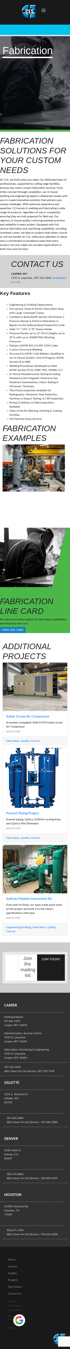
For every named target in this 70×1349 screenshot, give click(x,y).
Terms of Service (15, 1310)
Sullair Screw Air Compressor (27, 716)
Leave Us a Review (11, 1322)
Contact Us (14, 1293)
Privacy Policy (14, 1306)
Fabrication (13, 741)
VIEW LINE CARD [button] (12, 630)
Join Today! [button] (51, 959)
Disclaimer (12, 1301)
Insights (12, 1273)
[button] (7, 483)
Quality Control (30, 741)
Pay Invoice (14, 1286)
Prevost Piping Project (22, 813)
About (11, 1259)
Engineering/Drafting (18, 927)
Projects (13, 1280)
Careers (12, 1266)
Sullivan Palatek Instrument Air (29, 898)
